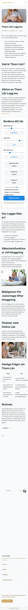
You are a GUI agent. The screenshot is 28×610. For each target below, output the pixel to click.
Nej (18, 187)
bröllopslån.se (5, 113)
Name (5, 564)
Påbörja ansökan (14, 198)
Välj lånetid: (7, 138)
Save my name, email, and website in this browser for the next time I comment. (14, 596)
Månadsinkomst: (8, 150)
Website (5, 574)
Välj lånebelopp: (8, 126)
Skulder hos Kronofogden (12, 192)
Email (5, 569)
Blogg (21, 30)
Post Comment (7, 601)
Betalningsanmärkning (11, 189)
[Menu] (25, 2)
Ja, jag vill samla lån (10, 187)
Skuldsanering (8, 195)
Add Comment (7, 580)
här (23, 203)
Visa (10, 428)
